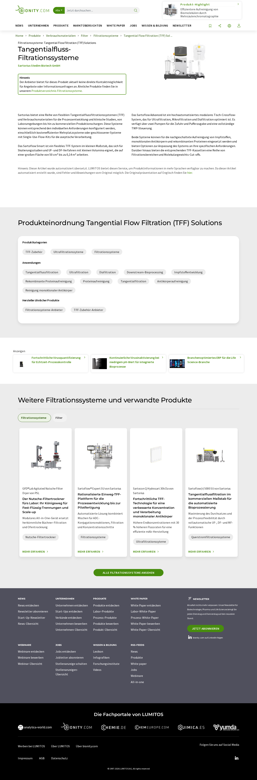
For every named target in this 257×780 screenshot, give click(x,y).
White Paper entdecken (146, 605)
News (134, 651)
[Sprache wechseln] (229, 26)
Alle (58, 10)
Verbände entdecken (69, 617)
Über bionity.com (87, 746)
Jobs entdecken (66, 651)
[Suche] (135, 10)
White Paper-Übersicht (145, 629)
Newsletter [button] (182, 25)
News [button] (19, 25)
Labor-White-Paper (143, 611)
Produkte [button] (61, 25)
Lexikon (98, 651)
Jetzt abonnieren (205, 628)
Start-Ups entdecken (69, 611)
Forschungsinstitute (106, 664)
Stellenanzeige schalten (71, 664)
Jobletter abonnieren (70, 657)
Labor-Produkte (103, 611)
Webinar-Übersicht (30, 664)
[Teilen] (219, 26)
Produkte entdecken (106, 605)
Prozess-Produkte (105, 617)
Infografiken (101, 657)
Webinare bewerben (30, 657)
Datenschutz (59, 758)
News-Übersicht (28, 623)
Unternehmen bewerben (71, 623)
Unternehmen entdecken (72, 605)
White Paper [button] (116, 25)
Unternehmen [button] (38, 25)
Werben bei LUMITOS (31, 746)
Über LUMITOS (60, 746)
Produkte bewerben (106, 623)
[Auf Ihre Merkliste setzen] (210, 26)
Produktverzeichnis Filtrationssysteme (56, 91)
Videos (97, 670)
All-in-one (137, 682)
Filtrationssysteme (30, 43)
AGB (42, 758)
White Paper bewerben (145, 623)
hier (189, 172)
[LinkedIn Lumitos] (236, 758)
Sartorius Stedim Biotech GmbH (39, 65)
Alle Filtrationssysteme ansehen (128, 572)
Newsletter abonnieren (33, 611)
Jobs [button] (133, 25)
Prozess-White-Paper (145, 617)
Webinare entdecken (31, 651)
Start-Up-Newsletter (31, 617)
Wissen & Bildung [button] (155, 25)
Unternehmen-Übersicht (71, 629)
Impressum (25, 758)
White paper (139, 664)
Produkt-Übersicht (105, 629)
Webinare (137, 676)
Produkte (137, 657)
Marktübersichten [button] (87, 25)
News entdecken (28, 605)
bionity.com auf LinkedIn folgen (207, 637)
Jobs (134, 670)
